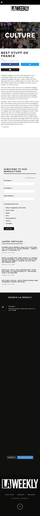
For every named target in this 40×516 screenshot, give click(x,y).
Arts (7, 215)
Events (8, 221)
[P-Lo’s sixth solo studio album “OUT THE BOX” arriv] (20, 434)
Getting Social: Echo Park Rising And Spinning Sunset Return (20, 281)
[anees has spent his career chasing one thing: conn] (20, 333)
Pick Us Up (9, 494)
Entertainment (11, 218)
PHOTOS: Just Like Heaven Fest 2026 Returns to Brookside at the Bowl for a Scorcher (19, 271)
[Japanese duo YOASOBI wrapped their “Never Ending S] (20, 370)
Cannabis (9, 223)
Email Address (9, 196)
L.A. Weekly (4, 60)
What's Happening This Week (16, 208)
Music (8, 213)
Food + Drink (10, 210)
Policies (31, 494)
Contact (21, 494)
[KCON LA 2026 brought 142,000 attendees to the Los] (20, 400)
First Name (8, 180)
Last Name (8, 188)
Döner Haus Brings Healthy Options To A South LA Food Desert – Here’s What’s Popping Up (19, 248)
